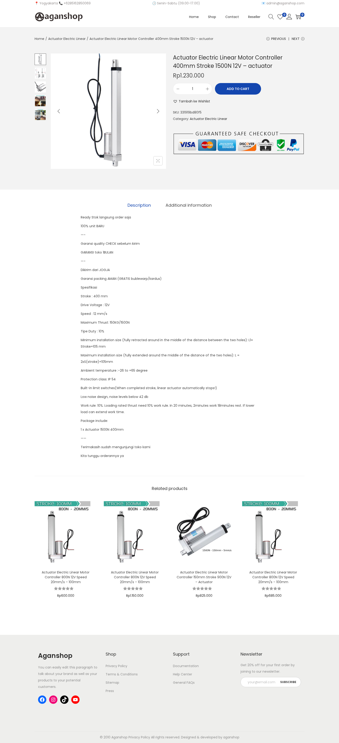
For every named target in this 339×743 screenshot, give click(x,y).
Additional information (189, 205)
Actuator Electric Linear (67, 38)
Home (39, 38)
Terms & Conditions (122, 674)
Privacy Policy (116, 666)
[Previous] (59, 111)
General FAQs (184, 682)
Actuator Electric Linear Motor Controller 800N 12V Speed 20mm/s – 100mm (65, 577)
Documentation (186, 666)
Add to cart (238, 89)
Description (139, 205)
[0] (280, 17)
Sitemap (112, 682)
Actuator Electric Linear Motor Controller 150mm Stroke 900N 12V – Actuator (204, 577)
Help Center (182, 674)
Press (110, 691)
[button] (191, 101)
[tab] (139, 205)
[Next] (158, 111)
